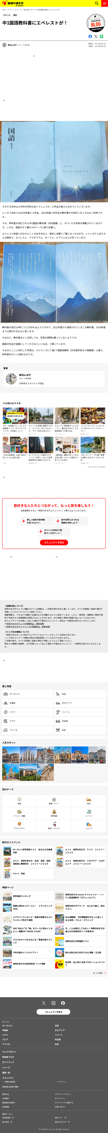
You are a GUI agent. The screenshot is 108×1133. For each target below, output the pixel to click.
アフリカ (13, 730)
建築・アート (54, 803)
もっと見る (98, 972)
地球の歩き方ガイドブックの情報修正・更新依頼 (28, 626)
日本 (64, 730)
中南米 (12, 703)
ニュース (6, 1067)
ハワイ (12, 712)
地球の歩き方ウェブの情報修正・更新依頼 (25, 623)
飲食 (19, 803)
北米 (64, 694)
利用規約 (5, 1098)
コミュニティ (8, 1077)
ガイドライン (60, 1098)
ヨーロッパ (14, 694)
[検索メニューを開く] (96, 3)
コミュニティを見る (54, 542)
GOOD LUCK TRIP (10, 1086)
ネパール (18, 9)
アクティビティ (19, 828)
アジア (10, 9)
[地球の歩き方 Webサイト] (12, 3)
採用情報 (5, 1107)
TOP (4, 9)
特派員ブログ (29, 9)
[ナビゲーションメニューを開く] (104, 3)
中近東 (65, 721)
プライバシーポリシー (63, 1094)
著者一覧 (6, 1072)
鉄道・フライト (54, 828)
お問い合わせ (60, 1107)
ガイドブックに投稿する (64, 1102)
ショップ (88, 828)
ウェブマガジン (9, 1051)
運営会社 (5, 1094)
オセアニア (67, 703)
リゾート (66, 712)
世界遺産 (54, 816)
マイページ (62, 1081)
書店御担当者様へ (9, 1102)
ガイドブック (8, 1062)
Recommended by (93, 467)
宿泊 (88, 803)
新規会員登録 (10, 1081)
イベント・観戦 (19, 816)
